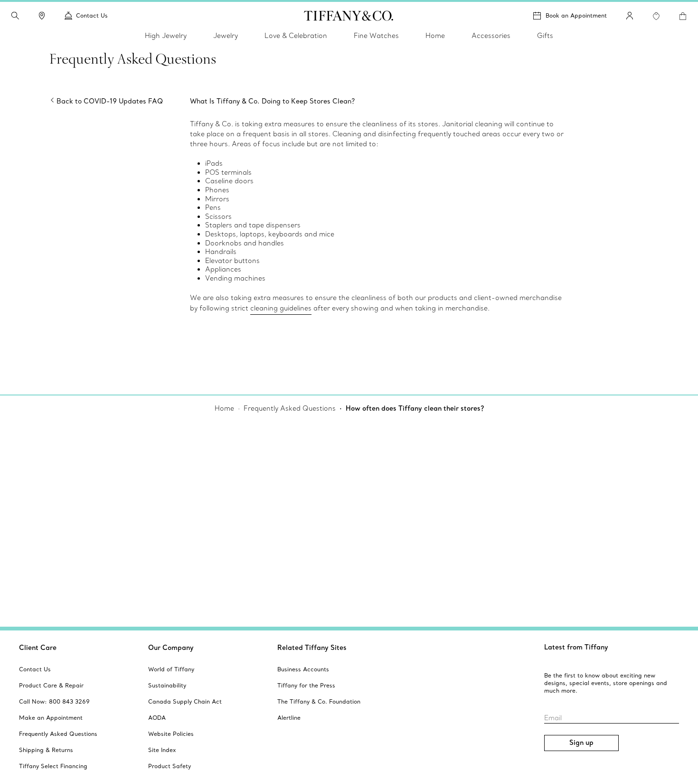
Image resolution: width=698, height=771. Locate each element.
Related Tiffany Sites (312, 647)
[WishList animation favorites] (656, 16)
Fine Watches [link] (376, 35)
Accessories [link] (491, 35)
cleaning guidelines (280, 308)
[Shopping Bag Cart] (683, 16)
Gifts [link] (545, 35)
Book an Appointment (576, 15)
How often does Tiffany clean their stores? (415, 408)
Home (224, 408)
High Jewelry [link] (166, 35)
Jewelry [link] (225, 35)
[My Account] (629, 15)
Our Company (171, 647)
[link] (42, 15)
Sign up (581, 742)
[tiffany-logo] (348, 15)
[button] (15, 15)
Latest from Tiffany (576, 647)
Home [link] (435, 35)
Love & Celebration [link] (295, 35)
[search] (15, 15)
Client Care (38, 647)
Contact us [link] (92, 15)
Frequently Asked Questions (290, 408)
